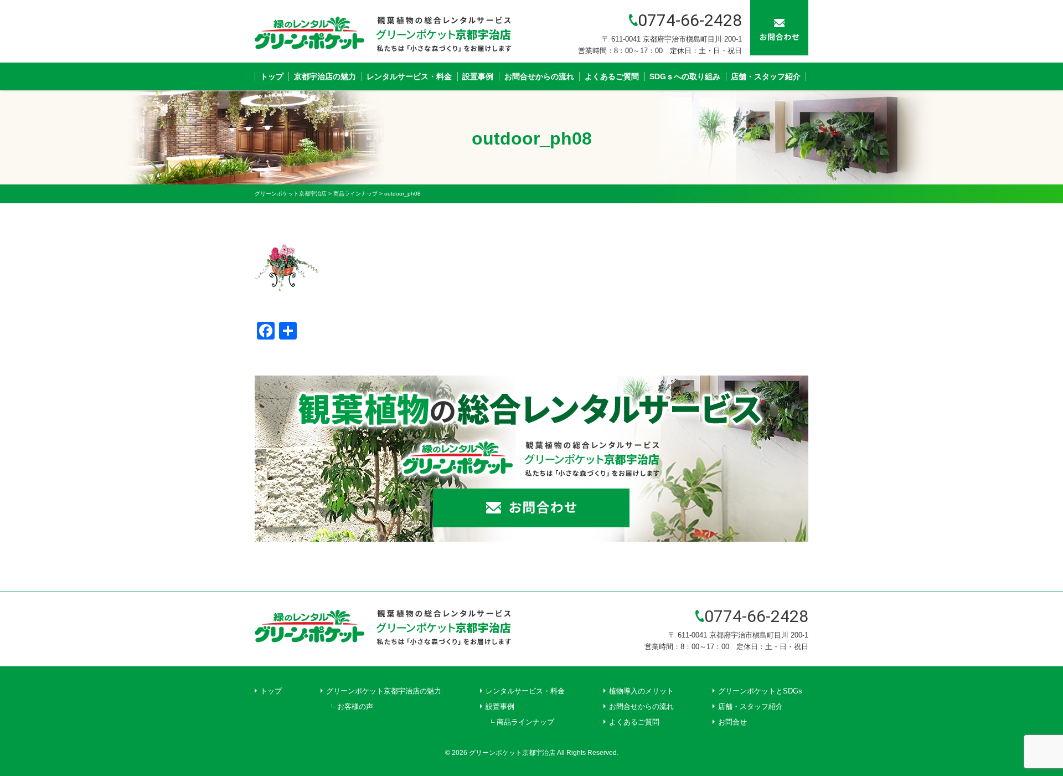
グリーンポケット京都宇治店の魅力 (383, 691)
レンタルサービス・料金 (409, 76)
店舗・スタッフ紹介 (766, 76)
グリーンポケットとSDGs (760, 691)
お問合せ (732, 722)
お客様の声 (355, 706)
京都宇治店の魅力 (325, 76)
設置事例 (477, 76)
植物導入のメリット (641, 691)
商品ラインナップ (525, 722)
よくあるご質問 (612, 76)
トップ (271, 76)
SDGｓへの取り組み (684, 76)
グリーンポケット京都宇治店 (512, 753)
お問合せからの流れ (539, 76)
